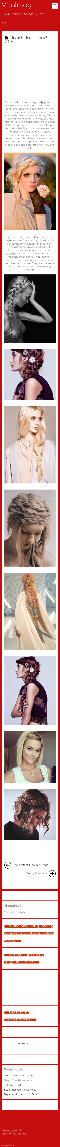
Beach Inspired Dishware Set (20, 1090)
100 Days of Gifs (13, 1085)
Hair (16, 122)
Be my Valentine (37, 873)
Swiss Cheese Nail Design (18, 1076)
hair (43, 102)
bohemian (10, 253)
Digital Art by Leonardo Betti (20, 1094)
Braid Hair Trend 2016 (25, 39)
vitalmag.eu (10, 1130)
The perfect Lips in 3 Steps (30, 865)
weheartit (22, 1043)
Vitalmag (17, 5)
